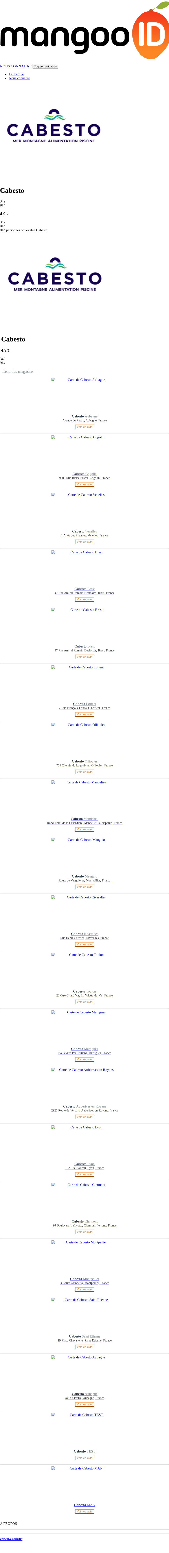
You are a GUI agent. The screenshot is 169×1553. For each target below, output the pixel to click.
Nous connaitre (19, 78)
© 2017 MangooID (15, 1549)
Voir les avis (84, 427)
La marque (16, 74)
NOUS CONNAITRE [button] (16, 66)
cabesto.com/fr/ (11, 1539)
